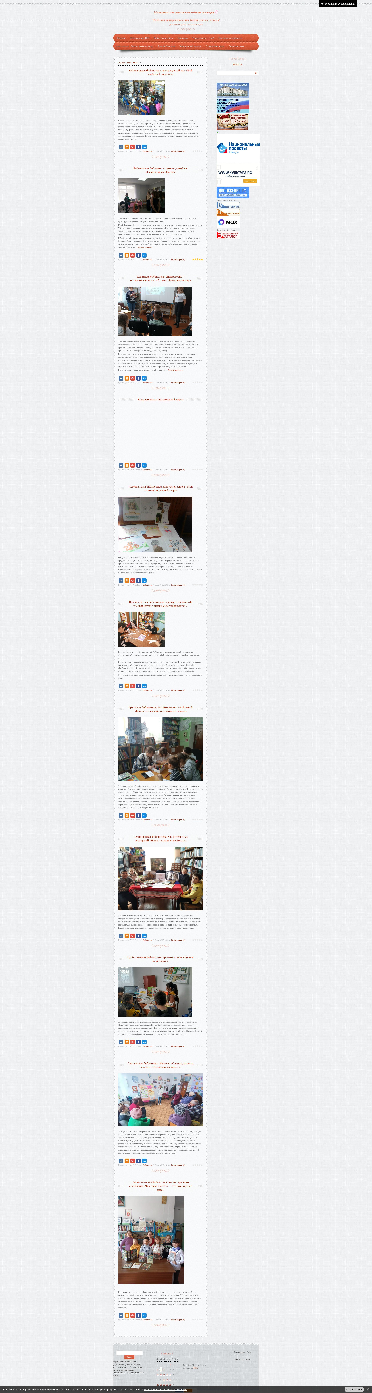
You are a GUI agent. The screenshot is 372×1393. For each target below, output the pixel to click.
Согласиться (354, 1389)
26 (161, 1384)
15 (170, 1374)
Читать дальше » (145, 247)
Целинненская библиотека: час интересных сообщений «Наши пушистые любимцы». (161, 838)
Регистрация (239, 1352)
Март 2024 (167, 1353)
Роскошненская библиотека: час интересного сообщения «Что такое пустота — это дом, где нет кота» (160, 1186)
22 (170, 1379)
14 (167, 1374)
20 (164, 1379)
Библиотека (147, 151)
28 (167, 1384)
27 (164, 1384)
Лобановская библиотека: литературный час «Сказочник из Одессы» (160, 170)
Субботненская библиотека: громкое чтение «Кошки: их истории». (160, 959)
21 (167, 1379)
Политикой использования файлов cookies (165, 1389)
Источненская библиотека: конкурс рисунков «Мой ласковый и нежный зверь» (161, 488)
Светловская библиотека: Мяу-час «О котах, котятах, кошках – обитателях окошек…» (161, 1065)
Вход (249, 1352)
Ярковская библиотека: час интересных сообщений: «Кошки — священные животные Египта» (160, 709)
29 (170, 1384)
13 (164, 1374)
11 (158, 1374)
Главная (121, 62)
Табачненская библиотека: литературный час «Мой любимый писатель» (161, 72)
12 (161, 1374)
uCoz (195, 1367)
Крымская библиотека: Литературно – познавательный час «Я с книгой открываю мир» (160, 278)
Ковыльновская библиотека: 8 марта (160, 399)
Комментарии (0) (178, 151)
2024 (129, 62)
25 (158, 1384)
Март (135, 62)
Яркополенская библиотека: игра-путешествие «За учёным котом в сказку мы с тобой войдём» (160, 604)
